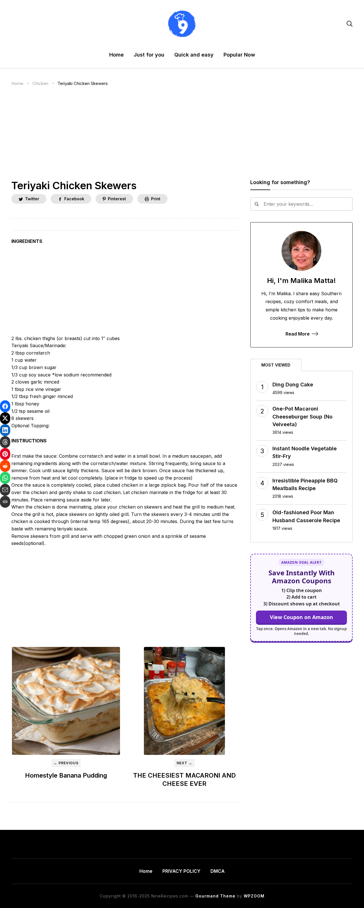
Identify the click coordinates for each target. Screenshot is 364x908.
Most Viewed (275, 365)
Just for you (149, 55)
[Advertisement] (182, 137)
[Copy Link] (5, 502)
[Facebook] (5, 406)
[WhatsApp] (5, 478)
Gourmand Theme (215, 896)
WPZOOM (254, 896)
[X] (5, 418)
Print (155, 198)
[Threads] (5, 442)
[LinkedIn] (5, 430)
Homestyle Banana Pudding (66, 775)
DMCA (217, 871)
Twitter (32, 198)
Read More (298, 334)
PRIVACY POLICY (181, 871)
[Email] (5, 490)
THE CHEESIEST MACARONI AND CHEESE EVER (184, 779)
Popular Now (239, 55)
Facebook (74, 198)
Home (116, 55)
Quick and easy (194, 55)
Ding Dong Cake (292, 385)
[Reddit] (5, 466)
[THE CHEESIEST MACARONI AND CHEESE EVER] (184, 701)
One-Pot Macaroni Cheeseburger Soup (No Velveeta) (302, 416)
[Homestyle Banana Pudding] (66, 701)
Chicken (40, 83)
